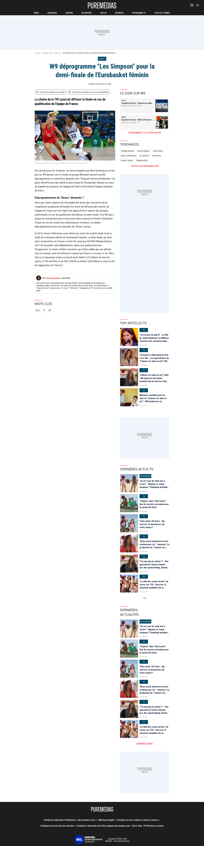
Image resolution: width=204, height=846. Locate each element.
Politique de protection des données (58, 826)
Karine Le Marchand (128, 156)
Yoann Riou (156, 156)
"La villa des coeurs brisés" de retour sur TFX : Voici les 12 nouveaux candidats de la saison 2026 (153, 586)
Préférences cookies (154, 826)
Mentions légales (107, 820)
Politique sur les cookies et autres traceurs (137, 820)
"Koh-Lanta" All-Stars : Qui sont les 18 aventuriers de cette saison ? (152, 524)
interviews (86, 13)
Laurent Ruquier (143, 151)
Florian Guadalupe (53, 278)
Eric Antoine (144, 156)
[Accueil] (102, 5)
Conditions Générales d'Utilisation (60, 820)
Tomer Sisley (158, 151)
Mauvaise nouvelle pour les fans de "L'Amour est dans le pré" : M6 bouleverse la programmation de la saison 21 (154, 400)
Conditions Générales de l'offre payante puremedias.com (103, 826)
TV (44, 310)
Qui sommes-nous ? (87, 820)
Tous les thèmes (162, 13)
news (36, 13)
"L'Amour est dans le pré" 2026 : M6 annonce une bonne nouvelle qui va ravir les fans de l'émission (153, 380)
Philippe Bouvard (127, 151)
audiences (52, 13)
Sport (38, 310)
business (119, 13)
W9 (50, 310)
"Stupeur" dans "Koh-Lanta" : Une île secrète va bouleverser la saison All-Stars (154, 504)
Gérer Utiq (137, 826)
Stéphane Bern (142, 160)
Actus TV (58, 53)
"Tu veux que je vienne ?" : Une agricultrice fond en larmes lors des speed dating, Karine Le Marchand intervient (153, 566)
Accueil (37, 53)
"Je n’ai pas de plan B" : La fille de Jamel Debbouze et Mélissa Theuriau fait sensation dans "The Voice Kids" (154, 339)
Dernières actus (47, 53)
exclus (103, 13)
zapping (69, 13)
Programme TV (139, 13)
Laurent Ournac (127, 160)
